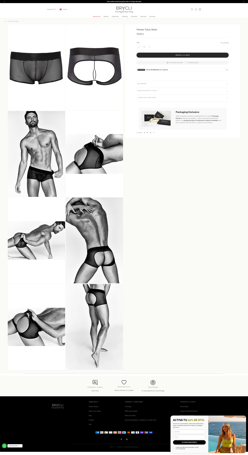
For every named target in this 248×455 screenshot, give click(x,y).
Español (65, 9)
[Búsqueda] (192, 9)
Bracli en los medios (95, 411)
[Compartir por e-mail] (153, 132)
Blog (90, 415)
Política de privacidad (131, 411)
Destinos (106, 16)
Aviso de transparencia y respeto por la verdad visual (140, 420)
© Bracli (112, 446)
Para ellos (152, 16)
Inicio (5, 21)
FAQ (90, 424)
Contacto (91, 420)
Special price (96, 16)
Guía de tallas (225, 42)
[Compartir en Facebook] (144, 132)
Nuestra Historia (93, 406)
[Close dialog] (244, 417)
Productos (125, 16)
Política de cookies (130, 415)
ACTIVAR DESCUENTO (189, 442)
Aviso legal (128, 406)
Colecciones (115, 16)
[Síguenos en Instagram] (126, 439)
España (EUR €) (51, 9)
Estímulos (143, 16)
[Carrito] (200, 9)
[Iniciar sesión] (196, 9)
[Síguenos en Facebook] (121, 439)
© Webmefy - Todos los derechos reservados (127, 446)
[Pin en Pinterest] (147, 132)
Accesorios (134, 16)
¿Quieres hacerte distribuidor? (189, 411)
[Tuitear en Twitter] (150, 132)
